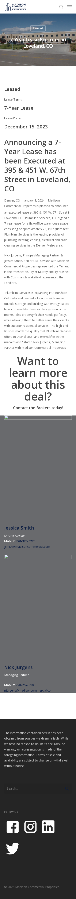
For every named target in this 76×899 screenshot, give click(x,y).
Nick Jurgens (18, 667)
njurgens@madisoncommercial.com (28, 690)
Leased (38, 28)
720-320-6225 (25, 541)
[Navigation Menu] (69, 7)
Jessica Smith (19, 527)
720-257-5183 (25, 685)
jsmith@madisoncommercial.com (27, 547)
